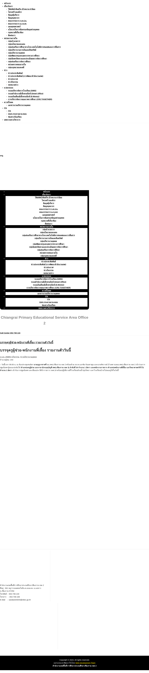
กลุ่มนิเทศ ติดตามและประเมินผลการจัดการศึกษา (27, 59)
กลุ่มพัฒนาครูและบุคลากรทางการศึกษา (24, 56)
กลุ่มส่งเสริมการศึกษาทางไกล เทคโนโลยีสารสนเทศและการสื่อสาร (34, 47)
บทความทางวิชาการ (12, 120)
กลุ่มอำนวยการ (14, 41)
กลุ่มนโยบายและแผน (16, 44)
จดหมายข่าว (13, 85)
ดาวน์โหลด (8, 102)
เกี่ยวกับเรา (8, 6)
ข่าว (5, 70)
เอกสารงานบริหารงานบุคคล (19, 105)
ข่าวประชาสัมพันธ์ (15, 73)
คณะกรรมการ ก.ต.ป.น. (17, 21)
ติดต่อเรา (12, 35)
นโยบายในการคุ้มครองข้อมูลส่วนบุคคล (23, 29)
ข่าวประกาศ (13, 79)
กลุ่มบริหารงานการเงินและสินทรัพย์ (22, 50)
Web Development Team (85, 663)
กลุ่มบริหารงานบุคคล (16, 53)
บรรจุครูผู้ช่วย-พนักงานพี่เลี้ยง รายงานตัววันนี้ (26, 342)
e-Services (8, 88)
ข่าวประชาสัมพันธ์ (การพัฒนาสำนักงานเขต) (25, 76)
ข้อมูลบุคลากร (13, 18)
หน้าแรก (7, 3)
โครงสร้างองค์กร (15, 12)
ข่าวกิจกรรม (13, 82)
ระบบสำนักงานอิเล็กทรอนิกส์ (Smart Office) (25, 94)
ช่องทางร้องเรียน (14, 117)
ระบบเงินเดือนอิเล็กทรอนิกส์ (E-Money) (23, 96)
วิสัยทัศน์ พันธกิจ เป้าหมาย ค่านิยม (21, 9)
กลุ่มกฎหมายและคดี (16, 67)
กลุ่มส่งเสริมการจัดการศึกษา (19, 61)
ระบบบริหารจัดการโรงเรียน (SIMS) (22, 91)
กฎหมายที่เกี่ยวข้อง (15, 32)
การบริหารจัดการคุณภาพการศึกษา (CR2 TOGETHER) (30, 99)
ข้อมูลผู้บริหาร (13, 15)
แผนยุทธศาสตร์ (14, 26)
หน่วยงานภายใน (10, 38)
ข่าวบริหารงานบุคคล (28, 357)
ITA (5, 108)
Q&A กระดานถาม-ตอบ (17, 114)
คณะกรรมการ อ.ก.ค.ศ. (17, 24)
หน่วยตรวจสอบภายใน (17, 64)
